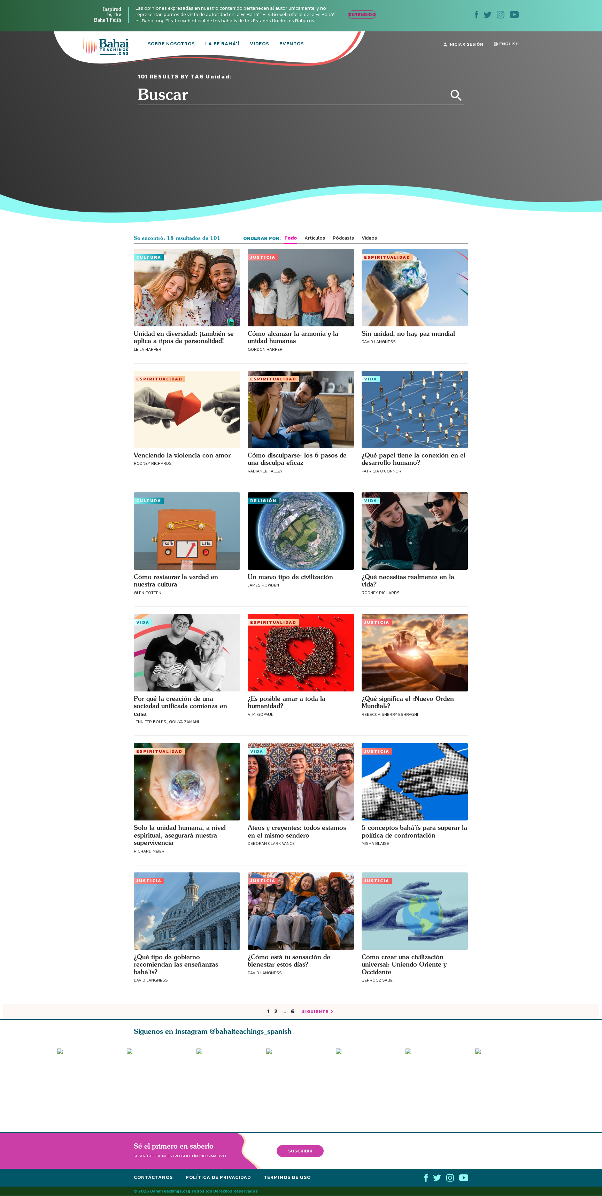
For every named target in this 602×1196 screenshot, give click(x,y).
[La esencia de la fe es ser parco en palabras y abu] (89, 1080)
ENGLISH (508, 43)
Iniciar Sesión (465, 44)
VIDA (370, 379)
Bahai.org (152, 20)
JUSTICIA (263, 257)
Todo (290, 238)
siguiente (315, 1012)
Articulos (314, 238)
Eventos (291, 44)
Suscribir (300, 1151)
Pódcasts (343, 238)
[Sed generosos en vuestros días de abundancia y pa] (228, 1080)
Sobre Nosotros (171, 44)
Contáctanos (153, 1177)
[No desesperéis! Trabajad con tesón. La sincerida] (510, 1080)
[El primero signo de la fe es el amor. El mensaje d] (440, 1080)
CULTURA (148, 257)
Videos (259, 44)
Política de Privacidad (218, 1177)
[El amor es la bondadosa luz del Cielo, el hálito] (158, 1080)
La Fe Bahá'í (222, 44)
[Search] (456, 95)
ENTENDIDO (362, 14)
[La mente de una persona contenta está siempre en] (301, 1080)
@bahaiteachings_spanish (251, 1031)
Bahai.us (304, 20)
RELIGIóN (263, 501)
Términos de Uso (287, 1177)
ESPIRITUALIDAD (387, 257)
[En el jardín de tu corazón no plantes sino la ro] (371, 1080)
